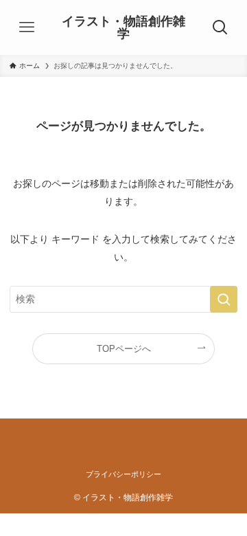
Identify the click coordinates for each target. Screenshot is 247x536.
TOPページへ (124, 349)
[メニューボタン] (26, 27)
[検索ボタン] (220, 27)
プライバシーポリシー (123, 474)
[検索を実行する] (223, 299)
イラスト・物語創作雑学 (123, 27)
